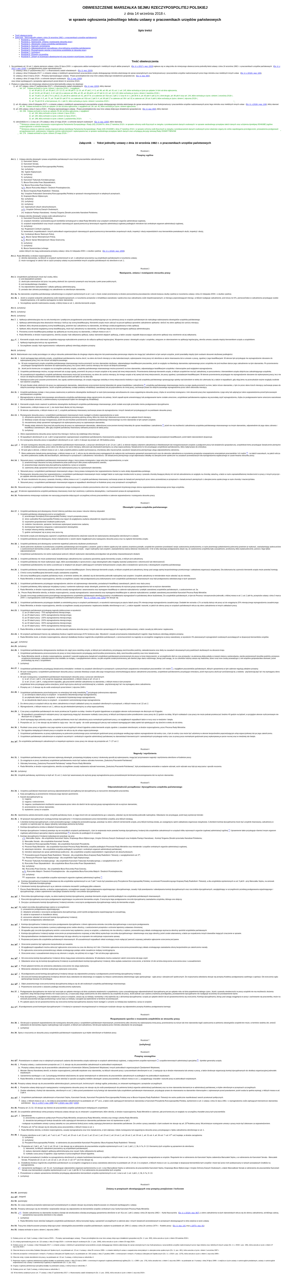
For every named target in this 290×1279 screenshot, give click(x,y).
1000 (76, 1103)
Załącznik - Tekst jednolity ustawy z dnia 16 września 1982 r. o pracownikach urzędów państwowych (56, 37)
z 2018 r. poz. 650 (65, 1103)
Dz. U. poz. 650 (143, 76)
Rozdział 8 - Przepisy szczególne (34, 54)
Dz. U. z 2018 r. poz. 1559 (113, 251)
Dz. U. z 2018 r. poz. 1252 (94, 598)
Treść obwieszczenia (23, 35)
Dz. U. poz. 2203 (85, 71)
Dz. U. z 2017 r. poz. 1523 (142, 66)
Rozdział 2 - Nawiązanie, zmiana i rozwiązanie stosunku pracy (46, 42)
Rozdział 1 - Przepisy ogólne (33, 40)
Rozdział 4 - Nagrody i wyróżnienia (35, 46)
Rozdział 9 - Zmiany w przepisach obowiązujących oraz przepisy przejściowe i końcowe (57, 56)
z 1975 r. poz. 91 (197, 1226)
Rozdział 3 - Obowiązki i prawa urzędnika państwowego (44, 44)
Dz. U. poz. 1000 (74, 79)
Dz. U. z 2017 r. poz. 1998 (43, 1103)
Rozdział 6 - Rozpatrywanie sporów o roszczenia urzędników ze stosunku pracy (53, 50)
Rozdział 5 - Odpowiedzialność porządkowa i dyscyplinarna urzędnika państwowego (56, 48)
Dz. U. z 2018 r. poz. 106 (251, 73)
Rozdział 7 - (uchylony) (30, 52)
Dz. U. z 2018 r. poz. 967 (189, 1213)
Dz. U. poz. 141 (179, 1226)
